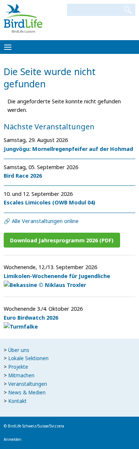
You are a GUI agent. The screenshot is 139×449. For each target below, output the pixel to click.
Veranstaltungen (27, 384)
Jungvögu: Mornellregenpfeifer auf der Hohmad (68, 148)
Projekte (18, 367)
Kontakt (17, 401)
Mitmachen (21, 375)
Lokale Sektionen (28, 358)
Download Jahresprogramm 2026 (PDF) (61, 240)
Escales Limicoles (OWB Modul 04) (49, 202)
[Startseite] (23, 18)
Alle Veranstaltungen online (45, 220)
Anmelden (12, 439)
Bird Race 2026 (23, 175)
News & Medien (27, 392)
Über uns (18, 350)
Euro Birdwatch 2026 (31, 317)
